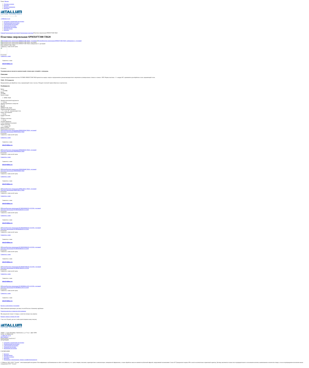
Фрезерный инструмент (10, 348)
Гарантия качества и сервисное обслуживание (13, 311)
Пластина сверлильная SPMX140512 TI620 (12, 190)
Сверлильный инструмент (11, 345)
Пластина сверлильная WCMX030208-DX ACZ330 (15, 209)
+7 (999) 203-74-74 (6, 335)
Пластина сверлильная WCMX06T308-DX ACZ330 (15, 268)
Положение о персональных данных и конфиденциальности (20, 359)
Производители (8, 355)
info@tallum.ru (7, 64)
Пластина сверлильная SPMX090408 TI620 (12, 170)
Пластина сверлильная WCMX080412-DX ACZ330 (15, 287)
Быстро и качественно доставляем (10, 305)
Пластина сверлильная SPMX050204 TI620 (12, 131)
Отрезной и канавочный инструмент (14, 342)
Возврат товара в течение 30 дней (10, 316)
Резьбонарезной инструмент (11, 344)
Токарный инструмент (10, 347)
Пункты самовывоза (9, 7)
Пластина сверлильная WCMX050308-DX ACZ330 (15, 248)
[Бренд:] (4, 53)
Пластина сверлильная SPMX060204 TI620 (12, 151)
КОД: (2, 45)
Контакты (6, 8)
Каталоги (6, 5)
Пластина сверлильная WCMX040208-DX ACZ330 (15, 229)
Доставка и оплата (9, 4)
